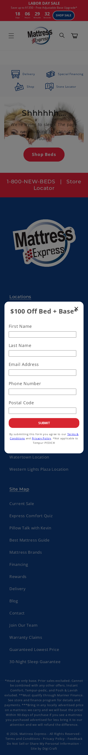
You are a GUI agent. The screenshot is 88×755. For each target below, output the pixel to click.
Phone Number (25, 383)
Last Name (20, 345)
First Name (20, 326)
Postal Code (21, 402)
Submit (44, 423)
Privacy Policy (41, 438)
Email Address (24, 364)
